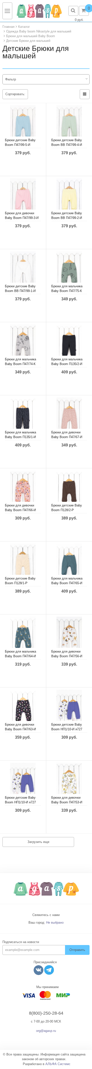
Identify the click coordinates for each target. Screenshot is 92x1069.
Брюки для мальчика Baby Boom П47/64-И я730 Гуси (20, 656)
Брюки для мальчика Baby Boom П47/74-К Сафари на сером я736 (22, 363)
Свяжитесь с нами (46, 915)
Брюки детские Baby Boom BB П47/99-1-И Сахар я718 (20, 290)
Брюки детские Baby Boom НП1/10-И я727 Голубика (20, 802)
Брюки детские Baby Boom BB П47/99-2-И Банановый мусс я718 (67, 217)
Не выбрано (55, 922)
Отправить (77, 950)
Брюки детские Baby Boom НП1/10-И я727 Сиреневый (66, 729)
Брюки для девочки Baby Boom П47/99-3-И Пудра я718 (22, 217)
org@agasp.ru (46, 1031)
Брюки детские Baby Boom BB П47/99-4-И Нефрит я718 (66, 144)
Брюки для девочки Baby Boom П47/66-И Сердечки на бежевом (21, 510)
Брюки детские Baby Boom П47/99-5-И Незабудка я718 (20, 144)
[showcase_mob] (85, 94)
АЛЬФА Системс (57, 1064)
